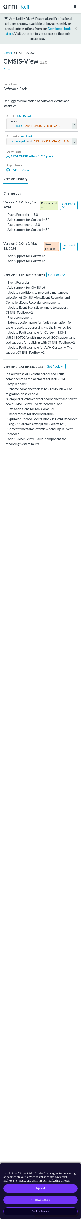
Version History (15, 179)
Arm (6, 69)
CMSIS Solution (27, 116)
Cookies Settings (40, 1211)
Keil (25, 7)
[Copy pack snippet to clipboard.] (74, 126)
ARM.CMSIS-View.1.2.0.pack (32, 156)
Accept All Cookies (40, 1199)
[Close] (75, 1167)
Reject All (40, 1188)
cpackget (26, 136)
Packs (7, 53)
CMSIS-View (19, 170)
